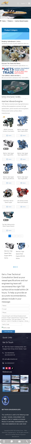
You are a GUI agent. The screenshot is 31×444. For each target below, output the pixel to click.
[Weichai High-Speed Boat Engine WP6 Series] (22, 167)
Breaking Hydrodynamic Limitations (11, 40)
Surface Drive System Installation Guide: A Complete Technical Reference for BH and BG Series (11, 95)
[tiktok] (12, 368)
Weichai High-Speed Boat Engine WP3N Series (22, 130)
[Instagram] (9, 368)
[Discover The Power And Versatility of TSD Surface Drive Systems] (15, 59)
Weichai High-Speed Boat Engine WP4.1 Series (22, 154)
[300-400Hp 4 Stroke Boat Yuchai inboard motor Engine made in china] (22, 191)
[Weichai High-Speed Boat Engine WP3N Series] (22, 120)
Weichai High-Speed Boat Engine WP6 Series (22, 177)
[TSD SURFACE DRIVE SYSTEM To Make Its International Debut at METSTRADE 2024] (15, 71)
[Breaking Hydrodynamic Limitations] (15, 37)
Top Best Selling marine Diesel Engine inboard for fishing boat (8, 225)
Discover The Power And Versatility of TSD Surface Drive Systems (11, 62)
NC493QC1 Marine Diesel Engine (8, 201)
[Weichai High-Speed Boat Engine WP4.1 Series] (22, 144)
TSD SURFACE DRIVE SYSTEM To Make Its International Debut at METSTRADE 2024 (11, 74)
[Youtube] (7, 368)
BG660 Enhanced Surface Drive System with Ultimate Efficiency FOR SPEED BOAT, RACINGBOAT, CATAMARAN (8, 130)
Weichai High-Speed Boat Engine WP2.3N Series (8, 177)
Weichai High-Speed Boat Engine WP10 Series (8, 154)
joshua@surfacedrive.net (10, 359)
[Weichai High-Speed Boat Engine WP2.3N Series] (8, 167)
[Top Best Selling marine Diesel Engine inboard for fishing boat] (8, 214)
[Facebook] (4, 368)
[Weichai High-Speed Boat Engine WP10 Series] (8, 143)
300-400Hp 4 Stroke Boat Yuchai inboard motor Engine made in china (22, 201)
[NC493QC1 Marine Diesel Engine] (8, 192)
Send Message (8, 331)
